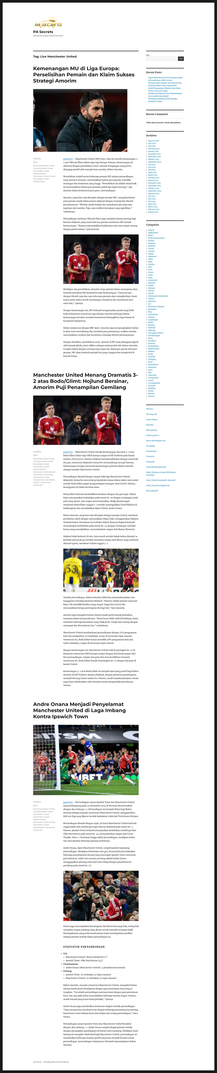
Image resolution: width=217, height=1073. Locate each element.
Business (151, 243)
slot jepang (150, 446)
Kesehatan (152, 309)
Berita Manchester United (43, 166)
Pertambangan (154, 336)
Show (150, 362)
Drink (150, 259)
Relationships (153, 349)
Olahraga (151, 330)
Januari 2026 (153, 151)
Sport (35, 162)
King (150, 312)
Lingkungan (153, 320)
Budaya (151, 241)
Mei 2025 (152, 170)
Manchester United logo (43, 475)
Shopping (152, 359)
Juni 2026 (152, 143)
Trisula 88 (150, 456)
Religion (151, 351)
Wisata (151, 391)
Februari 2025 (153, 178)
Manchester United (41, 464)
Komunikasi (153, 314)
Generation (152, 280)
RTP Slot (149, 409)
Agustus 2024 (153, 193)
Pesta (150, 338)
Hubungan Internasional (158, 296)
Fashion (151, 264)
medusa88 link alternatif (156, 467)
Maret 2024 (152, 207)
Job (149, 304)
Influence (152, 301)
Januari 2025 (153, 180)
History (151, 291)
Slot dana (150, 425)
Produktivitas (153, 346)
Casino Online (151, 420)
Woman (151, 394)
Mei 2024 (152, 201)
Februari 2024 (153, 209)
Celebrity (151, 246)
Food (150, 270)
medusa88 (150, 462)
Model (150, 322)
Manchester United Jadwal (44, 176)
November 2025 (154, 157)
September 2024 (154, 191)
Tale (150, 372)
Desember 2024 (154, 183)
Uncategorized (154, 383)
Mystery (151, 325)
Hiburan (151, 288)
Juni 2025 (152, 167)
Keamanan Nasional (156, 307)
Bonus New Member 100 (156, 441)
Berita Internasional (156, 238)
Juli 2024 (151, 196)
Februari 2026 (153, 149)
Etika (150, 262)
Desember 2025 (154, 154)
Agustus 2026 (153, 141)
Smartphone (153, 365)
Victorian (152, 386)
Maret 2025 (152, 175)
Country (151, 251)
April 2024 (152, 204)
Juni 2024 (152, 199)
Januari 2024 (153, 212)
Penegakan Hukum (155, 333)
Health (151, 285)
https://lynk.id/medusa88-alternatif (160, 480)
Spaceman (152, 367)
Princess (151, 343)
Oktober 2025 (153, 159)
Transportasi (153, 378)
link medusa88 (152, 491)
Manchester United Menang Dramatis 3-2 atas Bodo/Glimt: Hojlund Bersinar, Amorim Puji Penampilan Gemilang (85, 381)
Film (150, 267)
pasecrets (68, 159)
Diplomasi (152, 256)
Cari (147, 55)
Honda (151, 293)
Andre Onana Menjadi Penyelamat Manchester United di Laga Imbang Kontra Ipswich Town (79, 710)
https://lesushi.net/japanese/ (158, 485)
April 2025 (152, 172)
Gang (150, 278)
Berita (150, 235)
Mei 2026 (152, 146)
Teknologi (152, 375)
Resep (150, 354)
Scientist (151, 357)
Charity (151, 248)
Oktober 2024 (153, 188)
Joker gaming (151, 430)
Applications (153, 233)
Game (150, 275)
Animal (151, 230)
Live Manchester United (43, 168)
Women (151, 396)
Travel (150, 380)
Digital (150, 254)
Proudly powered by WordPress (56, 1062)
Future (150, 272)
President (152, 341)
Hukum (151, 299)
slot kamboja (151, 451)
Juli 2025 (151, 164)
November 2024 (154, 186)
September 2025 (154, 162)
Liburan (151, 317)
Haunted (151, 283)
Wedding (151, 388)
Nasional (151, 328)
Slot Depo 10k (151, 414)
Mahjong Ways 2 (152, 435)
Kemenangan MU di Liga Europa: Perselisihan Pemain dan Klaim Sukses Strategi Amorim (83, 74)
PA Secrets (43, 32)
